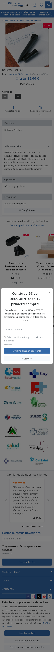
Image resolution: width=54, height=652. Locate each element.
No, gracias (27, 358)
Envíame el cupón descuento (27, 350)
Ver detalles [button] (8, 345)
